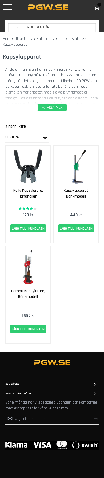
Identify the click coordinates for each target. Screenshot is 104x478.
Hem (7, 38)
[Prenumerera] (96, 419)
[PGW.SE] (48, 7)
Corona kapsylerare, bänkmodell (28, 294)
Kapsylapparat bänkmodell (76, 193)
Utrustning (24, 38)
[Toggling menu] (7, 7)
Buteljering (46, 38)
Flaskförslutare (71, 38)
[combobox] (52, 27)
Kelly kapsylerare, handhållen (28, 193)
